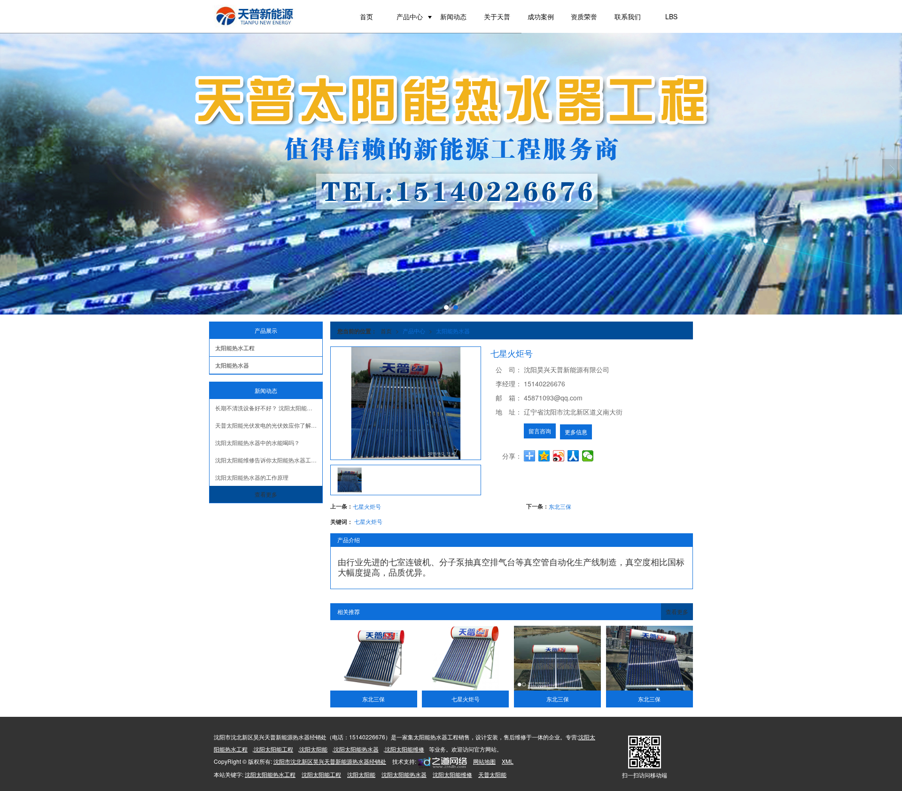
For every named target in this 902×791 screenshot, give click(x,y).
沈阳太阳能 (313, 749)
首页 (366, 16)
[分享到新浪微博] (559, 455)
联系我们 (627, 16)
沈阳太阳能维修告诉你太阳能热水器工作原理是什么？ (268, 460)
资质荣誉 (584, 16)
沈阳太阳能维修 (404, 749)
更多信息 (576, 432)
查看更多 (677, 611)
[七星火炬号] (465, 658)
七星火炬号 (367, 506)
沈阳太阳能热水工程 (270, 774)
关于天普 (497, 16)
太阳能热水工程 (235, 348)
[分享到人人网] (573, 455)
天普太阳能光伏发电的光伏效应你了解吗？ (268, 425)
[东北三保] (373, 658)
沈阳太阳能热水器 (356, 749)
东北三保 (560, 506)
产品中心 (410, 16)
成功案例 (541, 16)
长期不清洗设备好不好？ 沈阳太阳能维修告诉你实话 (268, 408)
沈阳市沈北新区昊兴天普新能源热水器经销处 (329, 761)
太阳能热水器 (453, 331)
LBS (671, 16)
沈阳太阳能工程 (273, 749)
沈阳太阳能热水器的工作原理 (251, 477)
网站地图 (484, 761)
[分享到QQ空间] (544, 455)
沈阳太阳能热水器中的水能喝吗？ (257, 442)
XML (507, 761)
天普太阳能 (492, 774)
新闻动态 (453, 16)
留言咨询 (540, 431)
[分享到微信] (588, 455)
